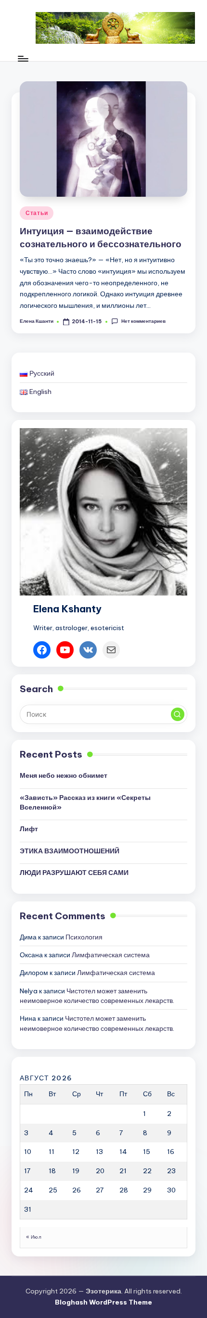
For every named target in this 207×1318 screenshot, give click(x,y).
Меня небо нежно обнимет (63, 775)
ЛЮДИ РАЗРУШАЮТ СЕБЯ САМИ (74, 872)
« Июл (33, 1237)
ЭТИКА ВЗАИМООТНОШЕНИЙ (69, 851)
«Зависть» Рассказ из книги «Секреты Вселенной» (85, 802)
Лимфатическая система (111, 954)
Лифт (29, 828)
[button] (177, 714)
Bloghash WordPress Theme (103, 1302)
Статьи (37, 212)
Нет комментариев (143, 321)
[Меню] (22, 58)
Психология (84, 937)
